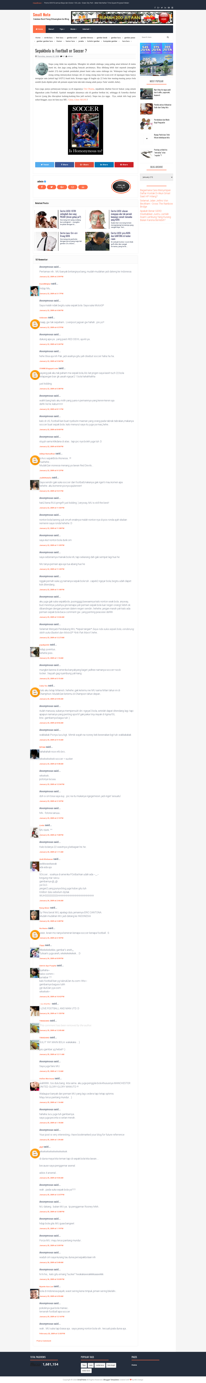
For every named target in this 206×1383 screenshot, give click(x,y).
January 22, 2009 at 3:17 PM (51, 294)
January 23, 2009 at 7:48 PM (51, 835)
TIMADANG (44, 1021)
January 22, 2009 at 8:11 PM (51, 409)
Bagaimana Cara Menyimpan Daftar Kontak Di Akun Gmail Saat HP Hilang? (155, 193)
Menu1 (51, 29)
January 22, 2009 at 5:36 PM (51, 361)
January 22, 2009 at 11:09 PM (51, 545)
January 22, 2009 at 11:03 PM (51, 508)
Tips (62, 29)
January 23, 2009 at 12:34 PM (51, 784)
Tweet (46, 165)
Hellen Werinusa (46, 1079)
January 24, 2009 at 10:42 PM (51, 997)
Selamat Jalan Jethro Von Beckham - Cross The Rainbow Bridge (156, 203)
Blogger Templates (111, 1380)
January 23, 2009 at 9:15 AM (51, 740)
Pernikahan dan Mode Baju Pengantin (161, 121)
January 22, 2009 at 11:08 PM (51, 528)
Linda (41, 825)
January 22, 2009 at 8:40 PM (51, 429)
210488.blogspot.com (48, 368)
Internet (86, 29)
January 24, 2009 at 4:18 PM (51, 938)
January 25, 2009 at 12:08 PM (51, 1212)
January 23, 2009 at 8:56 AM (51, 723)
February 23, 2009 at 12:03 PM (52, 1333)
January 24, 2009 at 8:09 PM (51, 958)
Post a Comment (44, 1341)
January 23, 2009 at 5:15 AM (51, 678)
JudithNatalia (45, 478)
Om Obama (89, 89)
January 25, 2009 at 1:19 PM (51, 1228)
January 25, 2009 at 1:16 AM (51, 1102)
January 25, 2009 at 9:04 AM (51, 1178)
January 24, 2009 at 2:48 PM (51, 921)
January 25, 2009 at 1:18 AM (51, 1123)
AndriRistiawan (46, 859)
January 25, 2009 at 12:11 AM (51, 1054)
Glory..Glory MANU (77, 99)
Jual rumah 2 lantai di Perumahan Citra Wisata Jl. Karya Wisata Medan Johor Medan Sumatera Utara (81, 3)
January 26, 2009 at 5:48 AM (51, 1262)
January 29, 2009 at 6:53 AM (51, 1296)
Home (40, 29)
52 (64, 56)
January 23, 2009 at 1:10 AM (51, 658)
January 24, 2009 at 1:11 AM (51, 852)
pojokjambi (44, 645)
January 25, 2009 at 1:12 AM (51, 1071)
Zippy (41, 945)
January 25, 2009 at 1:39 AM (51, 1140)
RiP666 (42, 747)
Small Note (41, 14)
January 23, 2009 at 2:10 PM (51, 801)
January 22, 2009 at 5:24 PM (51, 344)
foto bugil (111, 1365)
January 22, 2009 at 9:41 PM (51, 491)
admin (40, 181)
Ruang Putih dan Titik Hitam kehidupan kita (162, 136)
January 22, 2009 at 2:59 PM (51, 277)
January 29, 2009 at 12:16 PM (51, 1317)
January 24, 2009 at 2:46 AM (51, 901)
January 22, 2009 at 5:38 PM (51, 389)
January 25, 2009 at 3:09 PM (51, 1245)
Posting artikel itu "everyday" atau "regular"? (160, 152)
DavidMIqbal (45, 284)
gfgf (41, 1147)
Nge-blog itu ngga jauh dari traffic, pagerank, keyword (162, 92)
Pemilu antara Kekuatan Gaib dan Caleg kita (162, 106)
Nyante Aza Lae (46, 1286)
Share (65, 165)
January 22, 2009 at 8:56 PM (51, 446)
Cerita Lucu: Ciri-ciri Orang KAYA (68, 234)
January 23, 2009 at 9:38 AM (51, 764)
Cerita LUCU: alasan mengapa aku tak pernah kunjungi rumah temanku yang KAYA (121, 215)
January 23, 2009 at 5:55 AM (51, 699)
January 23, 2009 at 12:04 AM (51, 617)
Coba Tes (43, 686)
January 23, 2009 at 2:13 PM (51, 818)
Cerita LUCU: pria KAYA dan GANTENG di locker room (121, 236)
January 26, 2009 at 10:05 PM (51, 1279)
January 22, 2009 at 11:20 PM (51, 569)
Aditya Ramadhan (47, 454)
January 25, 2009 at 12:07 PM (51, 1195)
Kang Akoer (44, 908)
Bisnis (73, 29)
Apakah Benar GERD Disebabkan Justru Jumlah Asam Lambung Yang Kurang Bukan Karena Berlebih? (155, 215)
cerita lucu (100, 1365)
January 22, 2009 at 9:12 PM (51, 470)
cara (90, 1365)
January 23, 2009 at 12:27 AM (51, 638)
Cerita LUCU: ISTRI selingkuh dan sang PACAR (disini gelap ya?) (70, 214)
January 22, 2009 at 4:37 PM (51, 327)
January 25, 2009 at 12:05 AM (51, 1030)
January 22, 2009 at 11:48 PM (51, 590)
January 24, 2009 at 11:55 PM (51, 1013)
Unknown (43, 318)
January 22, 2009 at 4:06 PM (51, 310)
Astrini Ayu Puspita (47, 966)
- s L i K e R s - (45, 1004)
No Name (43, 928)
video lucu (86, 1371)
